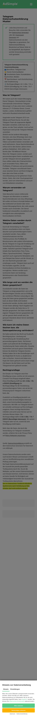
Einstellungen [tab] (15, 689)
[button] (18, 706)
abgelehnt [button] (24, 699)
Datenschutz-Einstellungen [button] (17, 701)
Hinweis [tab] (6, 689)
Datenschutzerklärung (22, 713)
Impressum (12, 713)
